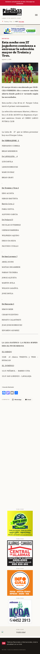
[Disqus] (20, 426)
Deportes (5, 38)
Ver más (21, 21)
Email (29, 399)
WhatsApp (17, 399)
